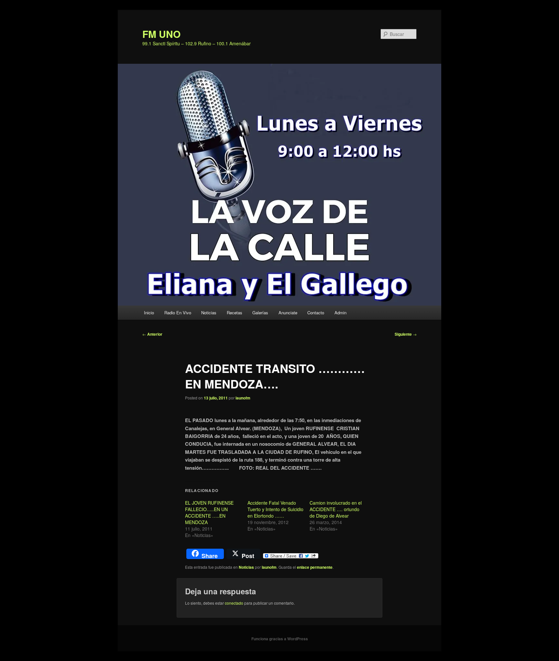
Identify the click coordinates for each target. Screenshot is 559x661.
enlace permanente (315, 567)
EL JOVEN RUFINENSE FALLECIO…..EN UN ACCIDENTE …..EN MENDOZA (209, 512)
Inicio (149, 312)
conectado (234, 603)
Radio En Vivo (177, 312)
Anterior (152, 334)
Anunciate (288, 312)
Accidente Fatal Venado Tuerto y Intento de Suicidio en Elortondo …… (275, 509)
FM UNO (161, 34)
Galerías (260, 312)
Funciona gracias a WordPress (279, 639)
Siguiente (406, 334)
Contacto (315, 312)
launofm (243, 398)
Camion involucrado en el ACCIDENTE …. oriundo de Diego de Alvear (336, 509)
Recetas (234, 312)
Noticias (208, 312)
